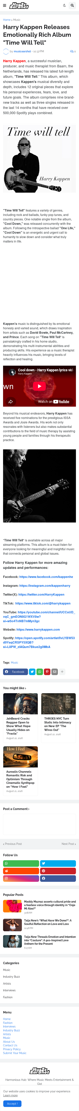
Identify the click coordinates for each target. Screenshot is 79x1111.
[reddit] (21, 871)
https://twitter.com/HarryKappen (41, 594)
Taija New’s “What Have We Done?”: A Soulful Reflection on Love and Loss (48, 922)
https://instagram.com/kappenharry (44, 585)
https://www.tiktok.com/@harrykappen (43, 603)
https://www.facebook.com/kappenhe (46, 576)
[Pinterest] (47, 672)
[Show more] (62, 672)
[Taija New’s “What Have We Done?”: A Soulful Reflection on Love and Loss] (12, 925)
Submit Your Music (14, 1053)
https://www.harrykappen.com (38, 629)
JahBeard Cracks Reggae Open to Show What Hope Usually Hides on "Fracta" (18, 726)
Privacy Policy (12, 1049)
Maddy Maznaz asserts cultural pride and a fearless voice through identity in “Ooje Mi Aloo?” (50, 905)
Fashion (7, 997)
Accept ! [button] (12, 1103)
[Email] (54, 672)
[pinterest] (58, 871)
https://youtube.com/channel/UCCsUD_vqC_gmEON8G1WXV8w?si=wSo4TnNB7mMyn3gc (39, 616)
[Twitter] (32, 672)
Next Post (68, 843)
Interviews (9, 990)
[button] (4, 5)
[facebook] (58, 878)
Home (7, 19)
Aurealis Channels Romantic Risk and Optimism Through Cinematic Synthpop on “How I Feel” (20, 779)
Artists (7, 983)
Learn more (10, 1095)
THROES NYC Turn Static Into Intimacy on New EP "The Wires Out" (57, 724)
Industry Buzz (11, 976)
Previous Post (13, 843)
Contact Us (10, 1045)
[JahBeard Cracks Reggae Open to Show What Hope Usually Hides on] (20, 703)
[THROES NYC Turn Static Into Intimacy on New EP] (58, 703)
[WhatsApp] (39, 672)
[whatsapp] (21, 863)
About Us (9, 1041)
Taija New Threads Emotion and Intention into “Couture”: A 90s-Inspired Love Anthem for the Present (50, 940)
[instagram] (21, 878)
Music (17, 19)
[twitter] (58, 863)
